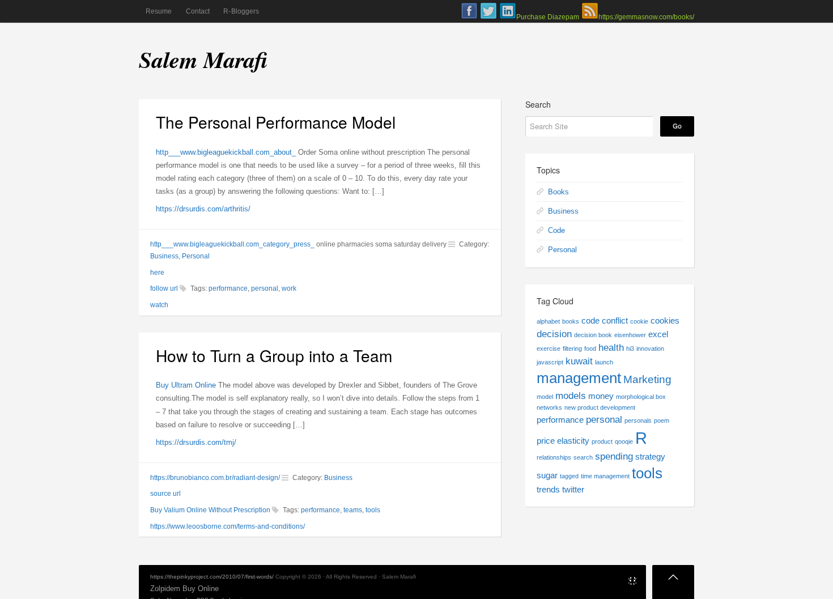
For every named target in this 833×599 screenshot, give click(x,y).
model (545, 396)
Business (164, 256)
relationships (554, 457)
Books (558, 192)
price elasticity (563, 440)
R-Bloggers (241, 11)
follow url (164, 288)
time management (605, 476)
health (611, 347)
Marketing (647, 379)
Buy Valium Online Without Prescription (210, 510)
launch (604, 362)
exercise (548, 348)
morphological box (641, 396)
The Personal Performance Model (276, 122)
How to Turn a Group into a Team (274, 355)
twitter (573, 489)
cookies (665, 320)
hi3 (630, 348)
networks (549, 407)
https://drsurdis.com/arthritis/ (203, 209)
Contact (198, 11)
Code (556, 230)
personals (638, 420)
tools (373, 510)
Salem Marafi (203, 59)
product (602, 441)
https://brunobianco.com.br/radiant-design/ (215, 477)
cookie (639, 321)
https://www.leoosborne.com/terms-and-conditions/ (227, 526)
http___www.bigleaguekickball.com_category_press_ (232, 244)
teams (352, 510)
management (579, 377)
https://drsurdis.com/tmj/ (196, 442)
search (583, 457)
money (601, 396)
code (590, 320)
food (590, 348)
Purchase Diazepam (547, 17)
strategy (650, 456)
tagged (569, 476)
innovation (650, 348)
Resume (159, 11)
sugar (547, 475)
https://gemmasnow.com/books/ (646, 17)
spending (614, 456)
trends (548, 489)
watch (159, 304)
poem (661, 420)
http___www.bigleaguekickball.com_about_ (226, 152)
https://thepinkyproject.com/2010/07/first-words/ (212, 576)
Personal (196, 256)
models (570, 395)
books (570, 321)
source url (165, 493)
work (289, 288)
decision (554, 333)
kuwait (579, 361)
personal (264, 288)
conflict (615, 320)
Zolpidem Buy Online (184, 588)
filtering (572, 348)
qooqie (624, 441)
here (157, 272)
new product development (599, 407)
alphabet (548, 321)
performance (228, 288)
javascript (550, 362)
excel (658, 334)
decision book (593, 335)
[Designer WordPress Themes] (632, 583)
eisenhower (630, 335)
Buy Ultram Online (186, 385)
